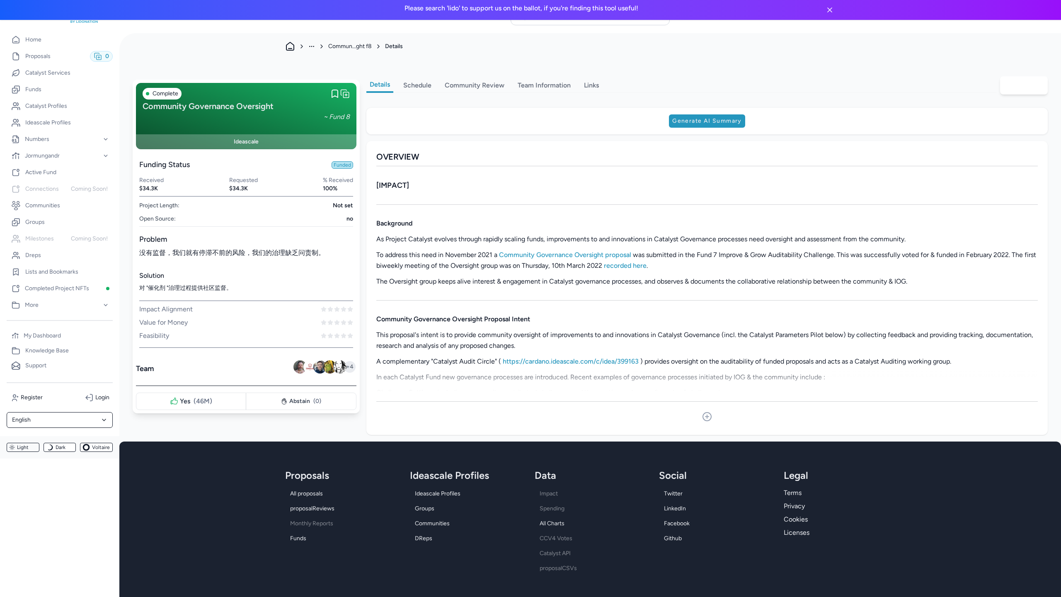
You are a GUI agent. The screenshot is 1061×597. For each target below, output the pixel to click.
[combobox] (60, 420)
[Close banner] (830, 10)
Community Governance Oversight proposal (565, 255)
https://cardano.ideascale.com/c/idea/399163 (571, 361)
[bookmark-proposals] (335, 94)
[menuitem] (60, 39)
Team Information (544, 85)
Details (380, 84)
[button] (60, 139)
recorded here (625, 265)
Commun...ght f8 (350, 46)
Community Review (474, 85)
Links (591, 85)
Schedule (417, 85)
